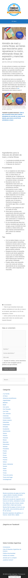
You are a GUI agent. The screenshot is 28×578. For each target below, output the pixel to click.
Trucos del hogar (8, 477)
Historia (5, 435)
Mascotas (5, 442)
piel (18, 88)
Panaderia (6, 448)
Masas (5, 440)
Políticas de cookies (8, 555)
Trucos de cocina (8, 475)
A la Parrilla (6, 394)
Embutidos (6, 422)
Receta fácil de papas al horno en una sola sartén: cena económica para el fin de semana (14, 509)
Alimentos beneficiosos (9, 398)
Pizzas (5, 455)
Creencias (6, 415)
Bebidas (5, 402)
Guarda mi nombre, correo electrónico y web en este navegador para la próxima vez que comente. (14, 362)
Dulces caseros (7, 420)
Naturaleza (6, 444)
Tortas (5, 473)
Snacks (5, 466)
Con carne (6, 407)
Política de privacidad (9, 553)
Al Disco (5, 396)
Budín (4, 404)
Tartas (5, 470)
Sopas (4, 468)
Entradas (5, 426)
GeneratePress (14, 575)
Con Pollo (5, 411)
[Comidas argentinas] (14, 9)
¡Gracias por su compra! (10, 557)
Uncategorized (7, 479)
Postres (5, 459)
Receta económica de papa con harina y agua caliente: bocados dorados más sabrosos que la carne (14, 495)
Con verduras (7, 413)
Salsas (5, 462)
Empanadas (6, 424)
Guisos (5, 433)
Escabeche (6, 429)
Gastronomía (6, 431)
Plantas (5, 457)
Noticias (5, 446)
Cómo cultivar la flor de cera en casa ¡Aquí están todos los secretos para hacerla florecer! (13, 318)
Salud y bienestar (8, 464)
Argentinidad (6, 400)
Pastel (4, 453)
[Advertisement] (14, 137)
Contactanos (6, 547)
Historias (5, 437)
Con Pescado (7, 409)
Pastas (5, 451)
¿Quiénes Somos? (8, 560)
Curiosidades (7, 304)
